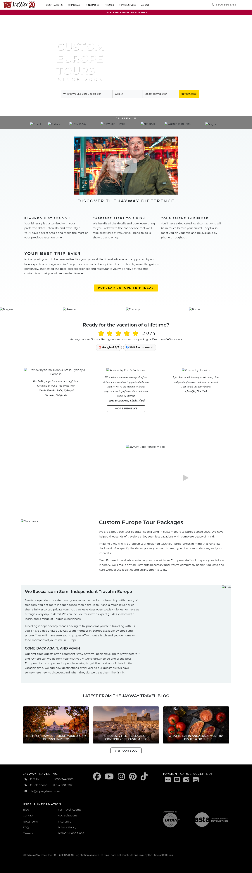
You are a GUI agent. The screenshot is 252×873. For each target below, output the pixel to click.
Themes (109, 5)
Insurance (64, 821)
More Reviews (126, 408)
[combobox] (87, 94)
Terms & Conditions (71, 833)
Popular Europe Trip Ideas (126, 287)
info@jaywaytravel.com (44, 791)
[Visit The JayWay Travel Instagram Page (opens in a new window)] (121, 776)
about (145, 5)
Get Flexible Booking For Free (126, 12)
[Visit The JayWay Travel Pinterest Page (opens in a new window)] (133, 776)
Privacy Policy (67, 827)
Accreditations (67, 815)
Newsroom (30, 821)
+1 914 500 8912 (63, 785)
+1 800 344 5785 (62, 779)
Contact (28, 815)
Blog (26, 809)
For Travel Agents (69, 809)
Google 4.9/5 (110, 347)
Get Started (189, 94)
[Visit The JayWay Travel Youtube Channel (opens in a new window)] (109, 776)
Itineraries (92, 5)
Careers (28, 833)
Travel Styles (127, 5)
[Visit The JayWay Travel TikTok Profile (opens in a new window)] (144, 776)
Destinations (54, 5)
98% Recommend (141, 347)
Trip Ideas (74, 5)
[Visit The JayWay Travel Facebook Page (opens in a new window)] (97, 776)
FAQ (26, 827)
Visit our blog (126, 750)
